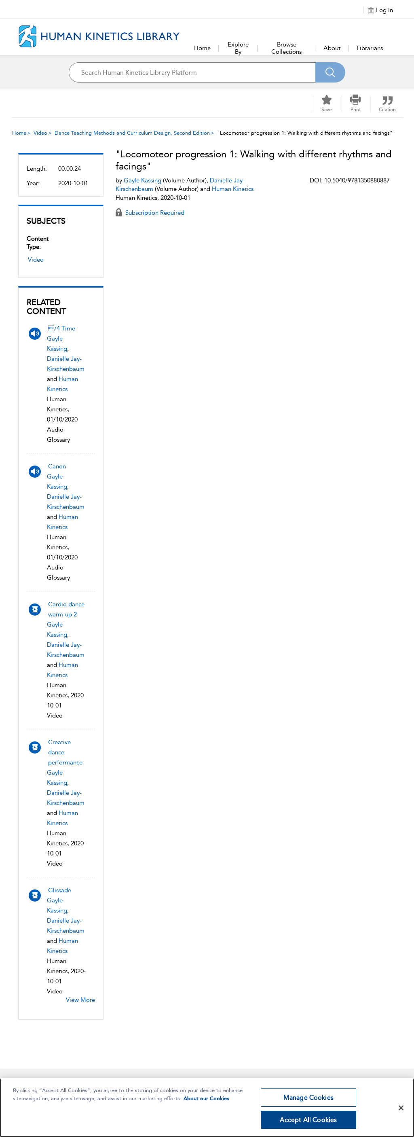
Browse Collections (286, 48)
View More (80, 1000)
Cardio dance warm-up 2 (66, 609)
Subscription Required (154, 212)
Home (202, 48)
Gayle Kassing (142, 180)
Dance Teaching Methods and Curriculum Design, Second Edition (132, 133)
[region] (207, 1107)
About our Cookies (206, 1098)
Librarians (370, 48)
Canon (57, 466)
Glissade (59, 890)
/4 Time (61, 328)
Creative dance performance (65, 752)
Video (40, 133)
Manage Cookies (308, 1097)
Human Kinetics (232, 189)
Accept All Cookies (308, 1120)
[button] (355, 103)
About (331, 48)
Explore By (238, 48)
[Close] (401, 1108)
